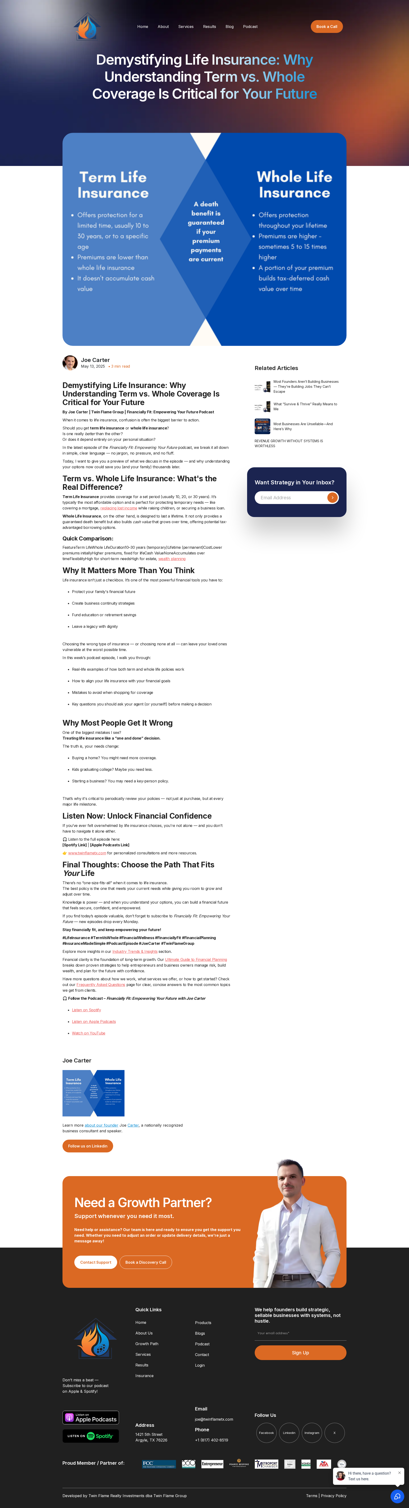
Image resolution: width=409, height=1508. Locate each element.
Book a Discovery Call (145, 1262)
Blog (230, 26)
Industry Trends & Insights (135, 951)
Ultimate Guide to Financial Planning (196, 959)
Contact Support (95, 1262)
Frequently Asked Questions (100, 984)
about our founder (101, 1125)
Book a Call (326, 26)
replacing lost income (118, 508)
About (163, 26)
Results (209, 26)
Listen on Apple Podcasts (94, 1021)
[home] (87, 26)
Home (142, 26)
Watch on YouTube (88, 1033)
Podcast (250, 26)
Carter (133, 1125)
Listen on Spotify (86, 1010)
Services (186, 26)
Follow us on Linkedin (87, 1146)
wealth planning (172, 558)
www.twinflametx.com (87, 853)
